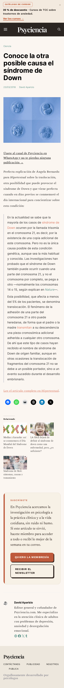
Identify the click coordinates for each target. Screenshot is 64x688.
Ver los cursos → (13, 18)
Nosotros (52, 664)
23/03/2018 (9, 87)
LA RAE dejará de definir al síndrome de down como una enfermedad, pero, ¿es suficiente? (42, 444)
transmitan (24, 327)
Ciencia (7, 46)
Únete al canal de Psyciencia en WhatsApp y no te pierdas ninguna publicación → (27, 158)
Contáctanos (11, 664)
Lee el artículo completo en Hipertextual (31, 390)
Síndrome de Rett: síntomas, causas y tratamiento (13, 474)
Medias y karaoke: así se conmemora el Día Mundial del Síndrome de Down (15, 442)
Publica (13, 669)
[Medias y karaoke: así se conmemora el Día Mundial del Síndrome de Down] (15, 429)
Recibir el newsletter (25, 571)
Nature (49, 289)
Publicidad (33, 664)
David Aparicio (26, 87)
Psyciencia (32, 29)
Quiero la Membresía (32, 557)
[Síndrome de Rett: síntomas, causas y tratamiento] (15, 462)
